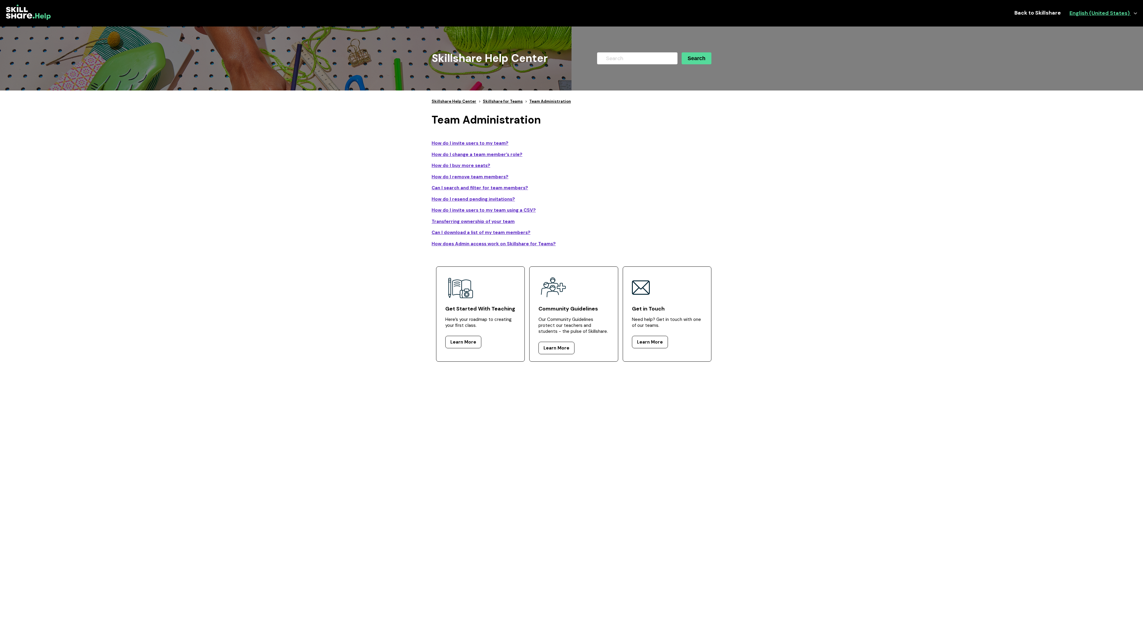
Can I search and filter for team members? (480, 188)
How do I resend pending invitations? (473, 199)
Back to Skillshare (1037, 13)
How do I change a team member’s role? (477, 154)
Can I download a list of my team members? (481, 232)
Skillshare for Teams (503, 101)
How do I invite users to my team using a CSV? (484, 210)
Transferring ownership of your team (473, 221)
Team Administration (550, 101)
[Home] (28, 18)
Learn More (463, 342)
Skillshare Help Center (454, 101)
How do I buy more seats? (461, 165)
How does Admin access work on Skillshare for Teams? (494, 244)
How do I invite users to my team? (470, 143)
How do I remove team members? (470, 177)
